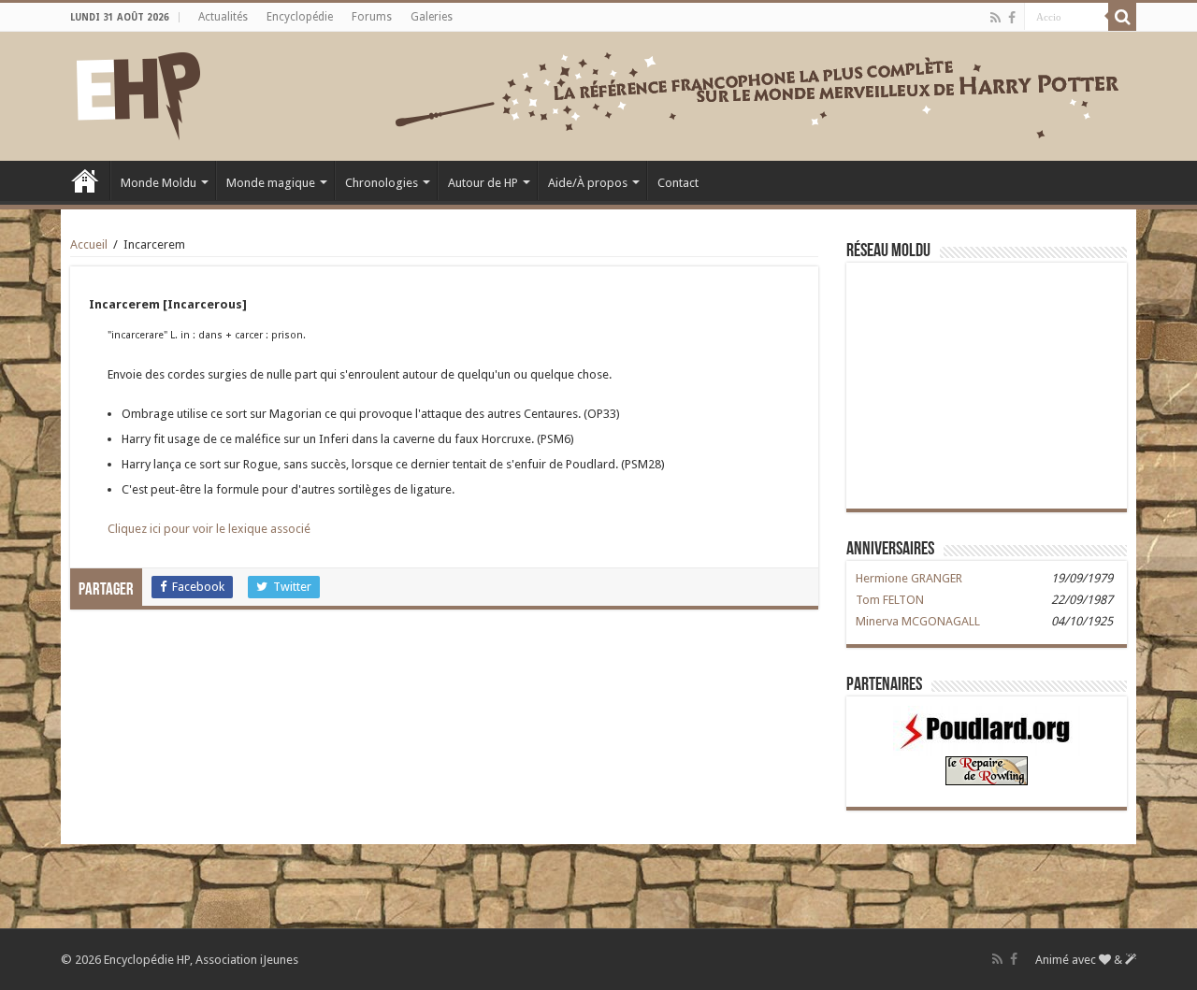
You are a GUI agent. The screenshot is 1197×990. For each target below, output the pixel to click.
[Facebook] (1011, 18)
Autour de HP (483, 183)
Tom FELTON (890, 600)
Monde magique (270, 183)
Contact (678, 183)
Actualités (223, 16)
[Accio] (1122, 17)
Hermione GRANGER (909, 578)
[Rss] (995, 18)
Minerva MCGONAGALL (918, 621)
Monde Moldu (158, 183)
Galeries (432, 16)
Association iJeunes (246, 960)
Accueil (85, 180)
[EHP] (138, 92)
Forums (372, 16)
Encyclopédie (300, 16)
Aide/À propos (587, 183)
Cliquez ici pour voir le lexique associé (209, 529)
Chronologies (381, 183)
